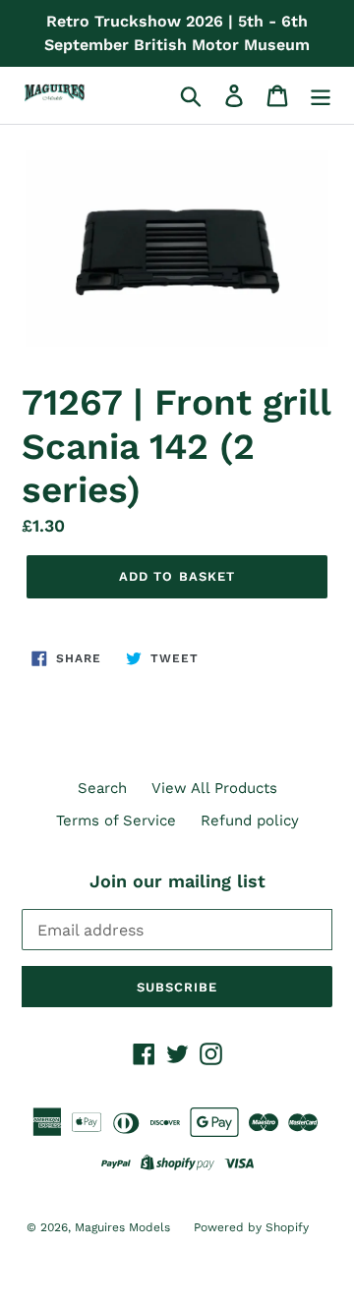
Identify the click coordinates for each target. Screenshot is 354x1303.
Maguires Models (124, 1227)
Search (102, 788)
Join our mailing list (177, 881)
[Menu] (320, 95)
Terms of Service (116, 820)
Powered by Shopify (251, 1227)
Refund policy (250, 820)
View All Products (214, 788)
